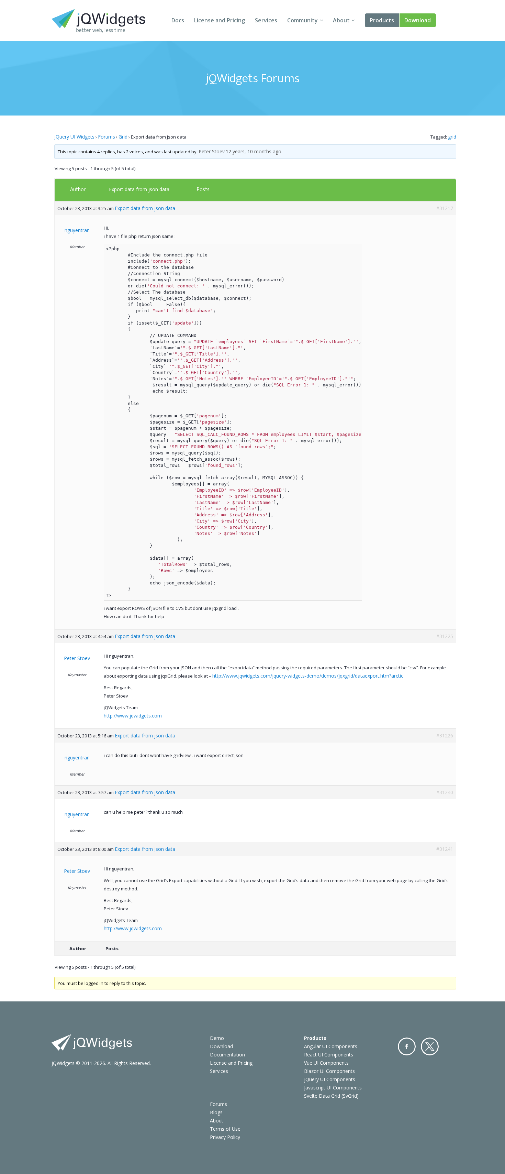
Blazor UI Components (329, 1071)
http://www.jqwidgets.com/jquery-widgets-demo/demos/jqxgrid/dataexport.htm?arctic (307, 675)
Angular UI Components (330, 1046)
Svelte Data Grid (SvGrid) (331, 1096)
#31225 (444, 636)
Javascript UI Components (333, 1087)
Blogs (216, 1112)
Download (417, 20)
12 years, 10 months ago (253, 151)
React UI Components (328, 1054)
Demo (217, 1038)
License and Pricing (219, 20)
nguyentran (77, 230)
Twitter (430, 1046)
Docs (177, 20)
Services (266, 20)
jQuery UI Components (329, 1079)
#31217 (444, 208)
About (341, 20)
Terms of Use (225, 1129)
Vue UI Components (326, 1063)
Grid (123, 136)
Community (302, 20)
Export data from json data (139, 189)
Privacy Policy (225, 1137)
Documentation (227, 1054)
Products (382, 20)
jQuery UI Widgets (74, 136)
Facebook (407, 1046)
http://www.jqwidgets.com (133, 715)
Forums (106, 136)
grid (452, 136)
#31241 (444, 849)
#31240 (444, 792)
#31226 (444, 735)
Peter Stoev (212, 151)
